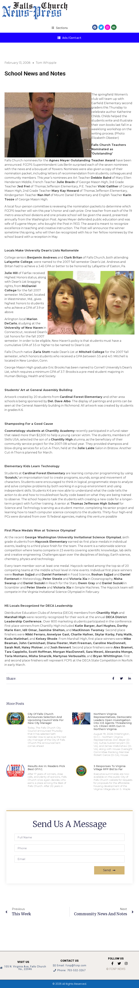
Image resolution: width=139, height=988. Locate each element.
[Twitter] (101, 27)
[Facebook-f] (112, 963)
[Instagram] (107, 27)
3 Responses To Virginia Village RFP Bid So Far (109, 768)
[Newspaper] (114, 27)
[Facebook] (95, 27)
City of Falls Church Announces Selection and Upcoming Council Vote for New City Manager (46, 718)
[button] (59, 28)
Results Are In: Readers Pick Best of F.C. (46, 768)
